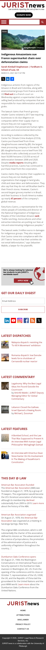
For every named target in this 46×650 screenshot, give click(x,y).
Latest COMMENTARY (18, 377)
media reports (16, 162)
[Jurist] (23, 6)
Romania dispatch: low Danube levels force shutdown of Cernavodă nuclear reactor (26, 358)
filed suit (8, 94)
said (37, 216)
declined (30, 500)
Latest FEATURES (14, 429)
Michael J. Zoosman (23, 413)
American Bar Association (17, 488)
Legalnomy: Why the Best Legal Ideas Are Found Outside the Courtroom (26, 386)
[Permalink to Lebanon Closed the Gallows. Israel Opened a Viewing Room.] (5, 409)
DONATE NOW (24, 15)
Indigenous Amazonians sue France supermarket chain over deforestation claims (21, 58)
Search (42, 22)
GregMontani (30, 47)
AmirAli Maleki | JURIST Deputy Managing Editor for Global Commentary (28, 395)
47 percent (16, 198)
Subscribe (23, 309)
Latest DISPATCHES (16, 336)
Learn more (38, 503)
